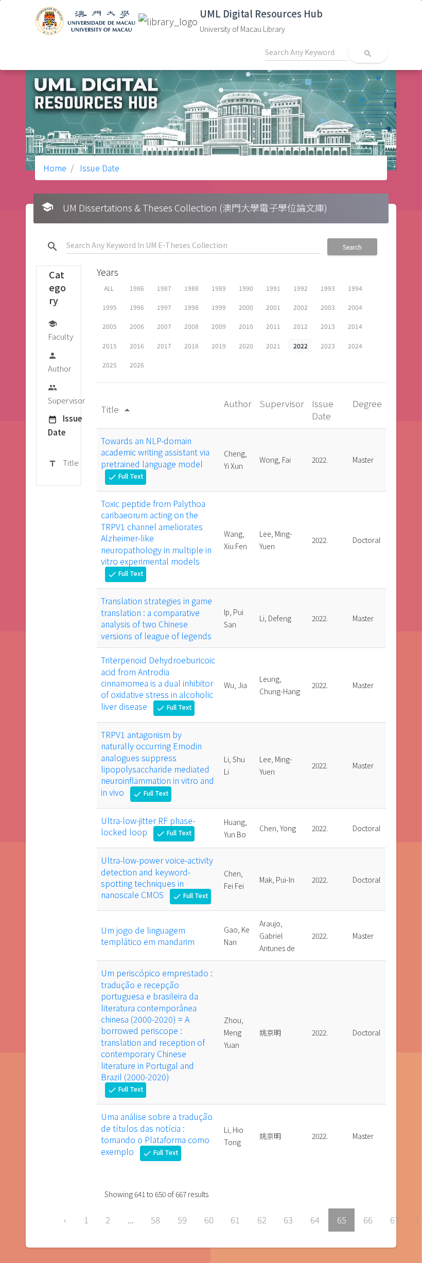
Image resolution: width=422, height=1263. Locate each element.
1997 (164, 307)
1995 (109, 307)
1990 (246, 288)
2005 (109, 326)
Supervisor (66, 394)
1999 (219, 307)
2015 (109, 345)
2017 (164, 345)
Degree (367, 403)
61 (235, 1220)
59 (182, 1220)
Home (54, 168)
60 (209, 1220)
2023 (328, 345)
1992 (300, 288)
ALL (109, 288)
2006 (137, 326)
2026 (137, 364)
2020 (246, 345)
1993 (328, 288)
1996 (137, 307)
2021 (273, 345)
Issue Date (98, 168)
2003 (328, 307)
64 (315, 1220)
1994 (355, 288)
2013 (328, 326)
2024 (355, 345)
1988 (191, 288)
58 (155, 1220)
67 (394, 1220)
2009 (219, 326)
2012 (300, 326)
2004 (355, 307)
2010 (246, 326)
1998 (191, 307)
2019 (219, 345)
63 (288, 1220)
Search (352, 246)
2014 (355, 326)
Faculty (60, 330)
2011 (273, 326)
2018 (191, 345)
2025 (109, 364)
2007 (164, 326)
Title (63, 462)
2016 (137, 345)
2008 (191, 326)
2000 (246, 307)
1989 (219, 288)
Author (59, 362)
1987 (164, 288)
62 (262, 1220)
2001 (273, 307)
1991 (273, 288)
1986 (137, 288)
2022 (300, 345)
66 (368, 1220)
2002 (300, 307)
